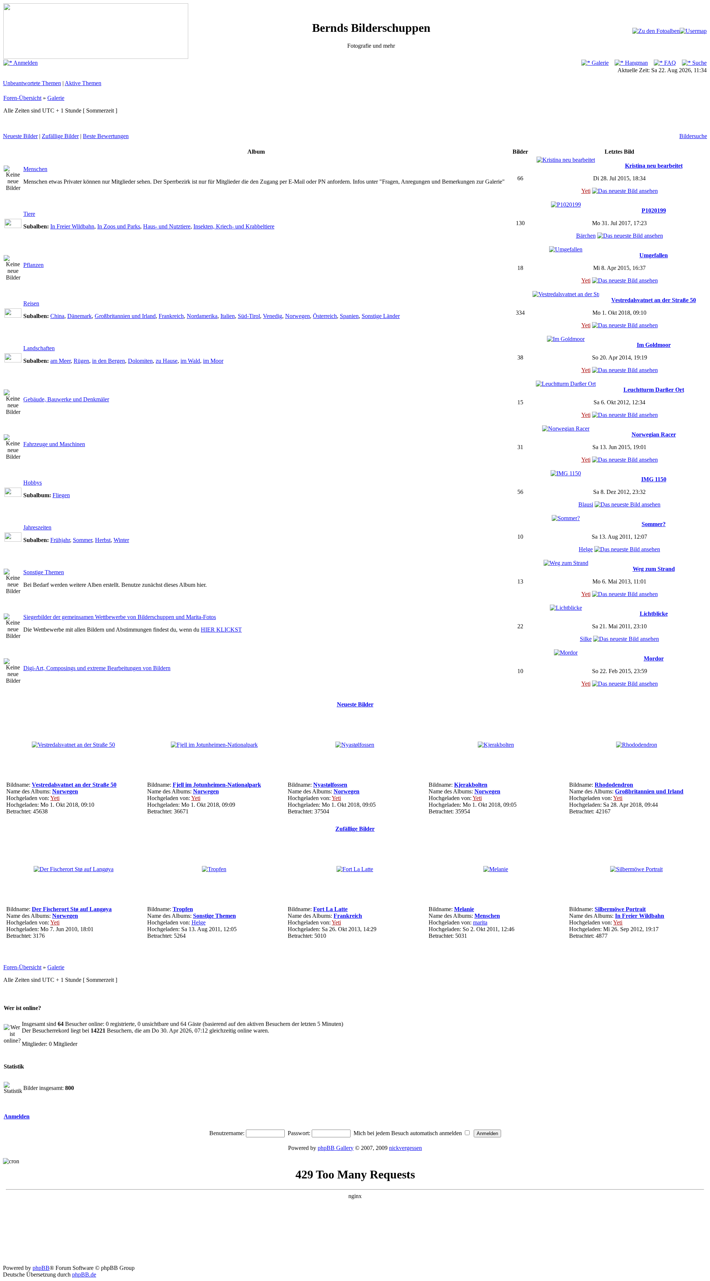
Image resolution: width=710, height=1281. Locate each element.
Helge (586, 549)
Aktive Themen (83, 83)
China (57, 316)
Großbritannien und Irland (125, 316)
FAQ (669, 63)
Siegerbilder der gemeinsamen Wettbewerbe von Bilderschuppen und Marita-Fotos (119, 617)
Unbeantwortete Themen (32, 83)
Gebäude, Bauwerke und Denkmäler (66, 399)
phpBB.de (84, 1274)
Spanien (349, 316)
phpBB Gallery (336, 1148)
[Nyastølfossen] (354, 745)
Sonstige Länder (381, 316)
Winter (121, 540)
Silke (586, 639)
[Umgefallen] (565, 249)
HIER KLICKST (221, 629)
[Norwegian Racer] (565, 428)
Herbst (103, 540)
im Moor (213, 361)
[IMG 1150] (566, 473)
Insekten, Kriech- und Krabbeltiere (233, 226)
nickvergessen (405, 1148)
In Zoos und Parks (118, 226)
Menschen (35, 169)
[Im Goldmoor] (566, 339)
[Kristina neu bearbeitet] (566, 160)
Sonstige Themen (43, 572)
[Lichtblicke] (566, 608)
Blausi (585, 504)
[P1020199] (566, 204)
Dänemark (79, 316)
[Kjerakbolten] (496, 745)
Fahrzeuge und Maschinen (54, 444)
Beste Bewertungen (106, 136)
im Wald (190, 361)
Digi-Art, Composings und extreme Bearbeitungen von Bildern (96, 668)
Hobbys (32, 482)
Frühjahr (60, 540)
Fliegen (61, 495)
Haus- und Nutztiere (166, 226)
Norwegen (297, 316)
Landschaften (39, 348)
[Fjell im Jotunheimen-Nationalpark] (214, 745)
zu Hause (167, 361)
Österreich (325, 316)
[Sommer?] (566, 518)
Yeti (586, 191)
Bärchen (586, 236)
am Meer (60, 361)
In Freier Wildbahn (72, 226)
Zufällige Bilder (60, 136)
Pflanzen (33, 265)
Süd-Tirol (249, 316)
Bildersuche (693, 136)
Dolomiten (140, 361)
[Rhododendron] (636, 745)
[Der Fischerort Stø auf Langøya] (74, 869)
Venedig (272, 316)
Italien (227, 316)
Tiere (29, 214)
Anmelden (25, 63)
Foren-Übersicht (22, 98)
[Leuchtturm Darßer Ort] (566, 384)
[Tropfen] (214, 869)
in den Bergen (108, 361)
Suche (699, 63)
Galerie (599, 63)
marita (480, 922)
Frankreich (171, 316)
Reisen (31, 303)
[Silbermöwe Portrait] (636, 869)
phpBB (41, 1268)
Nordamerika (202, 316)
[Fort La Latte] (355, 869)
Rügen (81, 361)
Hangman (635, 63)
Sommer (82, 540)
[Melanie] (495, 869)
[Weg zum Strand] (566, 563)
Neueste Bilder (20, 136)
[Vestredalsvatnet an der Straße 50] (565, 294)
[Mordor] (566, 652)
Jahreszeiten (37, 527)
